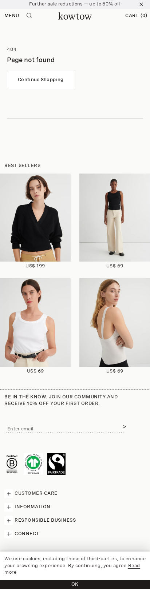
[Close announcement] (141, 4)
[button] (136, 16)
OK (75, 584)
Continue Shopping (40, 79)
